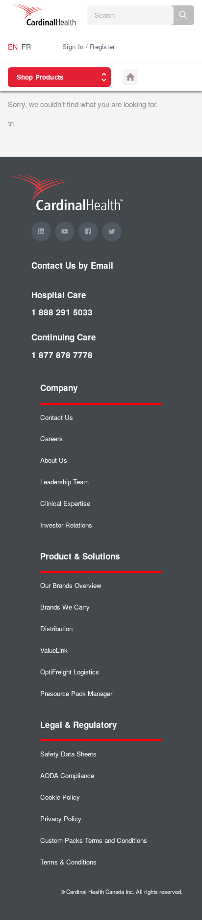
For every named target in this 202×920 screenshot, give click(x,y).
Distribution (56, 628)
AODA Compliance (67, 775)
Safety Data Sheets (68, 753)
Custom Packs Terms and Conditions (93, 840)
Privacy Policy (60, 818)
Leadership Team (64, 481)
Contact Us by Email (72, 265)
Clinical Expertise (65, 503)
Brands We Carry (65, 607)
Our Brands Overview (70, 585)
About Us (53, 460)
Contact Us (56, 417)
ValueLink (54, 650)
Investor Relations (66, 525)
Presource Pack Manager (76, 693)
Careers (51, 438)
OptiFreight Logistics (69, 671)
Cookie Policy (60, 797)
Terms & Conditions (68, 861)
